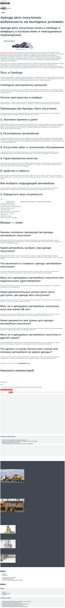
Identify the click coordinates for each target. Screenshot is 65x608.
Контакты (4, 574)
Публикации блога (6, 8)
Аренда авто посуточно (6, 52)
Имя (1, 384)
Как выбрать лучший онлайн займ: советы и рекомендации (29, 537)
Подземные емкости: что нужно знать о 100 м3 (23, 551)
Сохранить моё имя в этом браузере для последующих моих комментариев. (22, 387)
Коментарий (3, 382)
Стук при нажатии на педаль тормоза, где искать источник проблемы (17, 443)
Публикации (5, 575)
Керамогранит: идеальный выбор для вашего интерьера (28, 566)
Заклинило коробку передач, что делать (11, 442)
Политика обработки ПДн (8, 578)
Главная (4, 592)
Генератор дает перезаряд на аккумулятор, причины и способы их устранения (19, 441)
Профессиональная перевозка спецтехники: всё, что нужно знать (16, 601)
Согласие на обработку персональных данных (12, 580)
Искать (10, 392)
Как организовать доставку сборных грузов (28, 516)
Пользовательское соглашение (9, 577)
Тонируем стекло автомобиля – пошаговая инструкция (14, 439)
